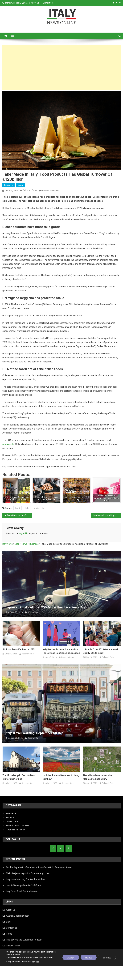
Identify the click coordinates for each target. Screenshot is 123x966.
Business (8, 185)
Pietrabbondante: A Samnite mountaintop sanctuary (97, 777)
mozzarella (8, 444)
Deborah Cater (30, 190)
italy (27, 508)
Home (9, 933)
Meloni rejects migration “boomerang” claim (28, 873)
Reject (88, 957)
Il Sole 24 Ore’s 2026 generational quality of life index (100, 651)
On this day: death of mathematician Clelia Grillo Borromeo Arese (39, 867)
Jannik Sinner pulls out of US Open (23, 885)
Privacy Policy (13, 945)
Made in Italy (39, 508)
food (17, 508)
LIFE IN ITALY (12, 821)
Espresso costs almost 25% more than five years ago (46, 607)
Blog (8, 921)
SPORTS (10, 817)
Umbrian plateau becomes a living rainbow (61, 777)
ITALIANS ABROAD (15, 829)
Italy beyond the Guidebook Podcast (24, 939)
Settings (107, 957)
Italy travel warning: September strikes (35, 733)
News (20, 185)
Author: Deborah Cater (17, 915)
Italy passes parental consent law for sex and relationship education (61, 651)
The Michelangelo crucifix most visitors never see (19, 777)
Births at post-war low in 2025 (18, 649)
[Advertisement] (61, 67)
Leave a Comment (50, 190)
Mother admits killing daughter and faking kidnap (107, 515)
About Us (35, 3)
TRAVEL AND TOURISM (17, 825)
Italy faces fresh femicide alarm (22, 891)
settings (35, 962)
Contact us (48, 3)
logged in (23, 533)
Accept (70, 957)
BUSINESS (11, 813)
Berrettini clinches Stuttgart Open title (19, 515)
